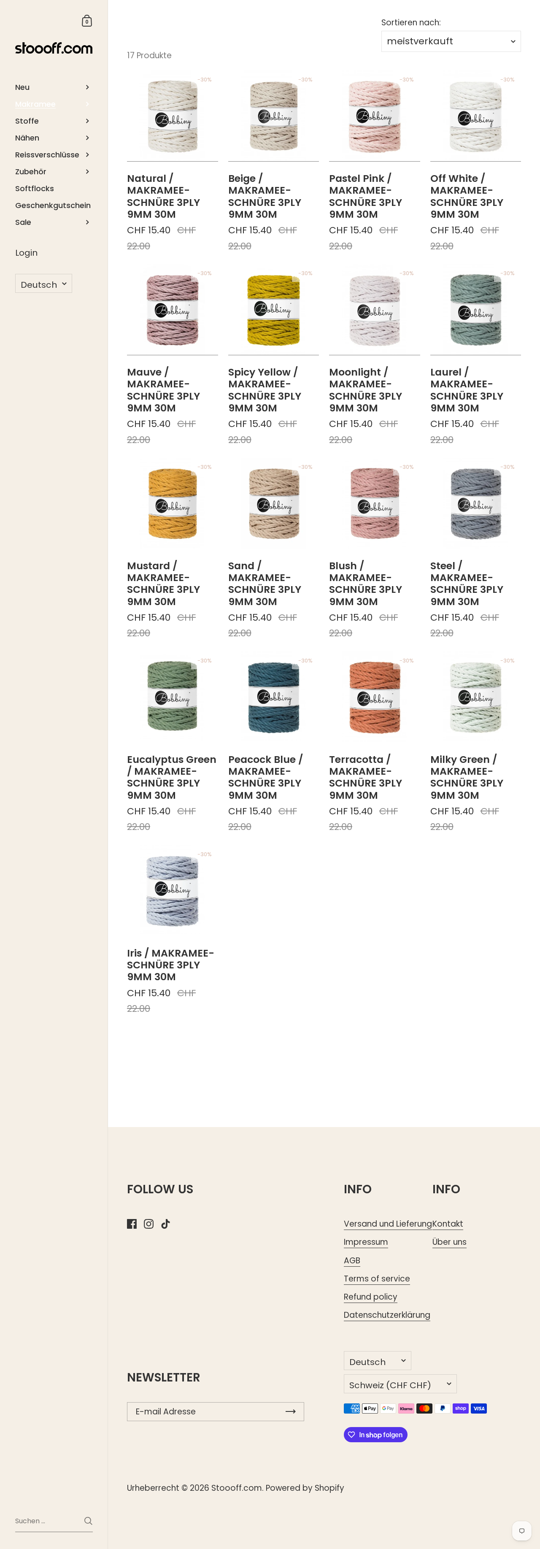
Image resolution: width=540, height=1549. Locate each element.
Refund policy (370, 1297)
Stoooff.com (236, 1488)
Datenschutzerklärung (387, 1315)
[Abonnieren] (291, 1411)
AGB (352, 1260)
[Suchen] (88, 1521)
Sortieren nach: (411, 23)
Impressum (366, 1242)
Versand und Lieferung (388, 1224)
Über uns (449, 1242)
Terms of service (377, 1278)
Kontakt (447, 1224)
